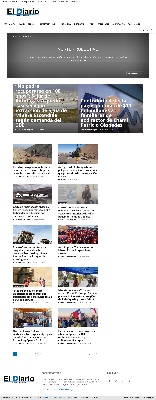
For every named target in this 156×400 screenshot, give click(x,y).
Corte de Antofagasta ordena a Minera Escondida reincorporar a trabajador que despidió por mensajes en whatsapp (31, 211)
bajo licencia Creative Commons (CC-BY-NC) (58, 398)
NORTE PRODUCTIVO (47, 24)
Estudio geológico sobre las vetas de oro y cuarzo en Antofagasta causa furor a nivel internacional (32, 170)
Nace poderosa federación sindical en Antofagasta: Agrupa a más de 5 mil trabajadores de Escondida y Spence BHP (32, 335)
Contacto (53, 2)
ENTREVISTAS (79, 24)
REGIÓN (31, 24)
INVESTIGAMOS (103, 24)
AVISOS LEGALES (134, 24)
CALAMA (22, 24)
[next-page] (41, 354)
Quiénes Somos (63, 2)
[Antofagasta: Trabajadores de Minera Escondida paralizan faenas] (78, 234)
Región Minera (18, 243)
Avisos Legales (75, 2)
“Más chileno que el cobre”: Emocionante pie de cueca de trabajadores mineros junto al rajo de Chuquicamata (32, 295)
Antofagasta (17, 163)
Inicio (15, 37)
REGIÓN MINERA (64, 24)
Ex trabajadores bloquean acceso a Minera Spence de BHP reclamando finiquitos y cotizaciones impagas (77, 335)
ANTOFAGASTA (9, 24)
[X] (152, 30)
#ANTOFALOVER (118, 24)
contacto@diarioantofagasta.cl (65, 389)
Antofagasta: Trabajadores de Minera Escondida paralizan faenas (75, 250)
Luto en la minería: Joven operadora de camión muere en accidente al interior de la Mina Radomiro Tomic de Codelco (76, 212)
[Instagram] (144, 30)
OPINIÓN (90, 24)
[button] (152, 2)
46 (35, 354)
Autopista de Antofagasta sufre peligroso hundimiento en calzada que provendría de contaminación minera (77, 171)
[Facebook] (139, 30)
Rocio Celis (62, 179)
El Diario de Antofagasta (24, 130)
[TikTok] (148, 30)
